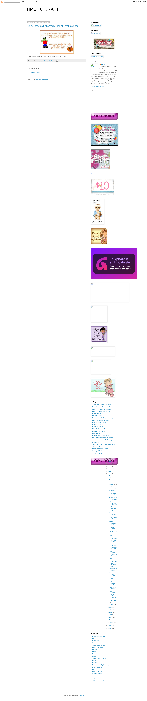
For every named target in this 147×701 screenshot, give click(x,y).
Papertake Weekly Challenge (100, 665)
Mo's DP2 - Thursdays (98, 431)
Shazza (103, 64)
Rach (93, 669)
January (111, 622)
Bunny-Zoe (95, 640)
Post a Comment (35, 72)
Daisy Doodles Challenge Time (113, 504)
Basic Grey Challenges (99, 636)
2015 (109, 461)
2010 (109, 473)
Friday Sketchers (97, 416)
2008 (109, 628)
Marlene (94, 662)
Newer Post (31, 76)
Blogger (81, 696)
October (111, 484)
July (110, 607)
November (112, 480)
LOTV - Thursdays (97, 427)
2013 (109, 466)
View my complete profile (98, 86)
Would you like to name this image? (112, 493)
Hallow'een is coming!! (113, 569)
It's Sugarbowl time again (113, 498)
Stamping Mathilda (97, 673)
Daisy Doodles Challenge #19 (113, 554)
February (112, 620)
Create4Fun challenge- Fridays (101, 409)
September (112, 600)
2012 (109, 468)
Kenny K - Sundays (98, 424)
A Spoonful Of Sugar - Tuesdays (101, 405)
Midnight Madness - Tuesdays (101, 429)
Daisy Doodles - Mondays (99, 413)
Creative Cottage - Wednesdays (101, 411)
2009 (109, 625)
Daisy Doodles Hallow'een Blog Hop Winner (113, 538)
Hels (93, 654)
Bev (93, 638)
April (110, 615)
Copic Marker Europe (98, 645)
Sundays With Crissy (98, 451)
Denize (94, 651)
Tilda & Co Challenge (98, 680)
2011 (109, 471)
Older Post (83, 76)
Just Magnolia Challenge (99, 658)
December (112, 476)
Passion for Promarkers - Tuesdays (102, 438)
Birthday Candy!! (112, 527)
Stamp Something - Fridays (100, 449)
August (111, 604)
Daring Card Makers (98, 647)
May (110, 612)
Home (57, 76)
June (111, 610)
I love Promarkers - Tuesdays (100, 420)
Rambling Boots (97, 671)
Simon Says (95, 442)
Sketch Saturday (97, 446)
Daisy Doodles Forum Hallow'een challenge (113, 594)
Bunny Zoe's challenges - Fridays (102, 407)
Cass (93, 643)
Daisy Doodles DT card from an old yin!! (113, 516)
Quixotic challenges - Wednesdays (102, 440)
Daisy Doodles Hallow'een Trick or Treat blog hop (52, 26)
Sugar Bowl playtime (112, 587)
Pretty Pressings (97, 667)
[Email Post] (57, 60)
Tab (93, 676)
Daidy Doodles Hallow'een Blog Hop (113, 546)
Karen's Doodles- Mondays (100, 422)
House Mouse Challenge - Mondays (102, 418)
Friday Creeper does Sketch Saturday (112, 581)
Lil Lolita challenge (112, 487)
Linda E (94, 660)
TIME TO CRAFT (42, 9)
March (111, 617)
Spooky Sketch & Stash (112, 523)
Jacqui (94, 656)
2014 (109, 463)
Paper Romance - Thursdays (100, 435)
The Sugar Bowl (97, 453)
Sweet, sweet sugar (113, 532)
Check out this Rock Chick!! (113, 574)
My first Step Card (112, 509)
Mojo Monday (96, 433)
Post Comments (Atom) (42, 79)
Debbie (94, 649)
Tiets (93, 678)
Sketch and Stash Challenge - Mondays (103, 444)
